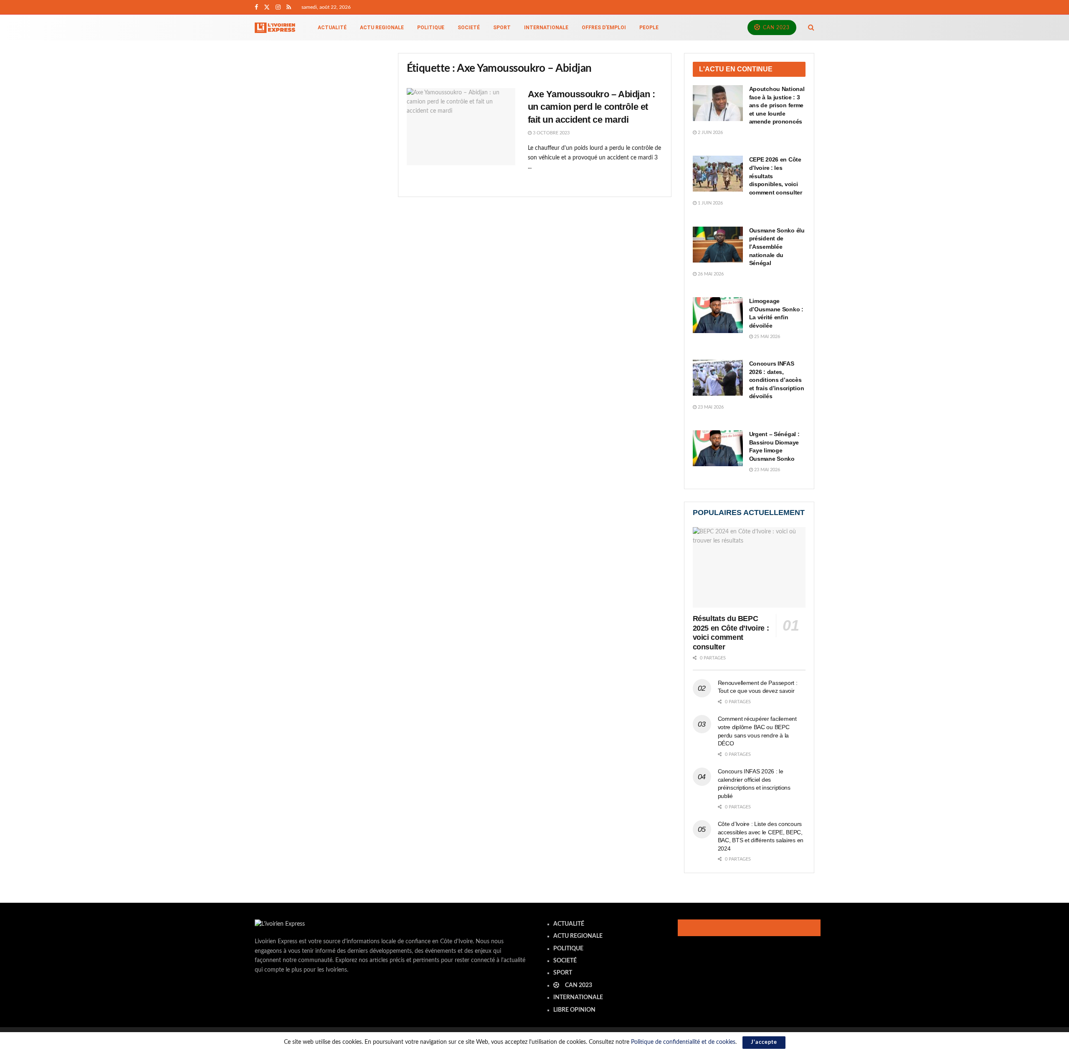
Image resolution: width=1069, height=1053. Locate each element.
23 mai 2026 (710, 407)
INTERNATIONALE (546, 27)
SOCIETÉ (469, 27)
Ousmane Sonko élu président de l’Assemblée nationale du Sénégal (777, 246)
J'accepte (764, 1042)
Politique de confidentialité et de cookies (683, 1042)
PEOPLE (649, 27)
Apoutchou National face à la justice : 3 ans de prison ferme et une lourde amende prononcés (777, 105)
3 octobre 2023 (551, 133)
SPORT (502, 27)
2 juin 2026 (710, 132)
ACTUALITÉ (332, 27)
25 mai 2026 (766, 336)
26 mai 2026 (710, 274)
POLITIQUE (430, 27)
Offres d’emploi (604, 27)
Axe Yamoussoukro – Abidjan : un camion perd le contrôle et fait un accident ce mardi (591, 107)
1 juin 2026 (710, 203)
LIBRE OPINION (574, 1010)
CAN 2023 (775, 27)
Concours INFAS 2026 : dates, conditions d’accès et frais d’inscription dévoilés (776, 379)
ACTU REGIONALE (382, 27)
